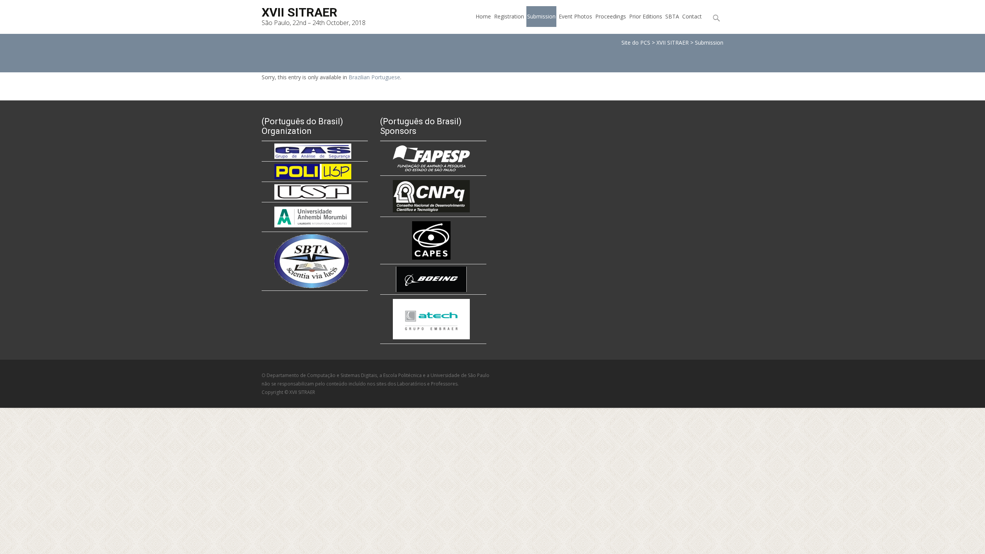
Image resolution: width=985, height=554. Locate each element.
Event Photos (575, 16)
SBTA (672, 16)
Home (483, 16)
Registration (509, 16)
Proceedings (610, 16)
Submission (541, 16)
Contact (692, 16)
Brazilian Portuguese (374, 77)
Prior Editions (645, 16)
